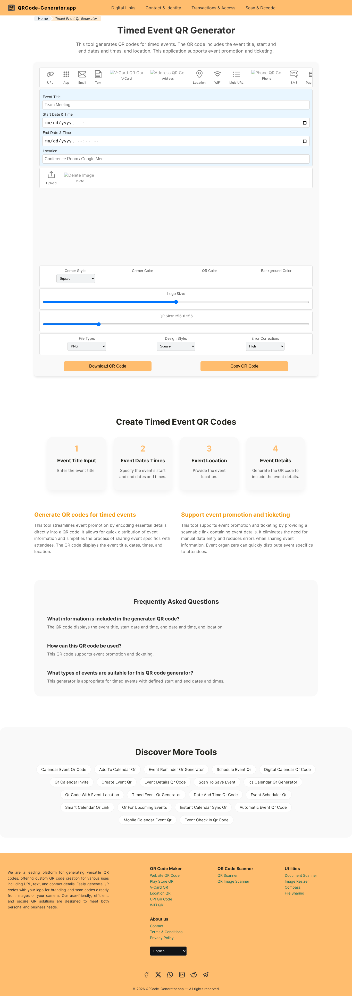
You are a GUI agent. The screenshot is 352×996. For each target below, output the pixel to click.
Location (50, 151)
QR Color (209, 270)
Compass (292, 887)
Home (43, 18)
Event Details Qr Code (165, 782)
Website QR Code (165, 875)
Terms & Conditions (166, 932)
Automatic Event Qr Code (263, 807)
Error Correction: (265, 338)
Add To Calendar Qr (117, 769)
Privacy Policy (162, 937)
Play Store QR (161, 881)
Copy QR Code (244, 366)
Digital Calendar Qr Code (287, 769)
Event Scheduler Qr (269, 794)
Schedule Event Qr (234, 769)
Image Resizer (297, 881)
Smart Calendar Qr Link (87, 807)
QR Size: (176, 316)
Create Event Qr (117, 782)
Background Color (276, 270)
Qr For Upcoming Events (144, 807)
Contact (156, 926)
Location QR (160, 893)
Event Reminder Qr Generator (176, 769)
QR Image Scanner (233, 881)
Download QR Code (107, 366)
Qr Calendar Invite (72, 782)
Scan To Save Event (217, 782)
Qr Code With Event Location (92, 794)
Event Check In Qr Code (207, 820)
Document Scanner (301, 875)
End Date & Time (57, 132)
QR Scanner (227, 875)
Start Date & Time (58, 114)
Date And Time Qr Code (216, 794)
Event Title (52, 97)
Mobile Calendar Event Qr (148, 820)
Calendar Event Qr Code (63, 769)
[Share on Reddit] (193, 975)
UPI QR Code (161, 899)
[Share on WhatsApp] (170, 975)
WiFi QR (156, 905)
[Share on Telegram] (205, 975)
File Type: (87, 338)
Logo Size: (176, 293)
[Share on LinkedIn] (182, 975)
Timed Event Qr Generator (156, 794)
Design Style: (176, 338)
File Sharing (294, 893)
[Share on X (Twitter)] (158, 975)
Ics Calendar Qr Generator (272, 782)
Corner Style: (76, 270)
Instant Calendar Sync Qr (203, 807)
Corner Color (142, 270)
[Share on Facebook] (146, 975)
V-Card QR (159, 887)
